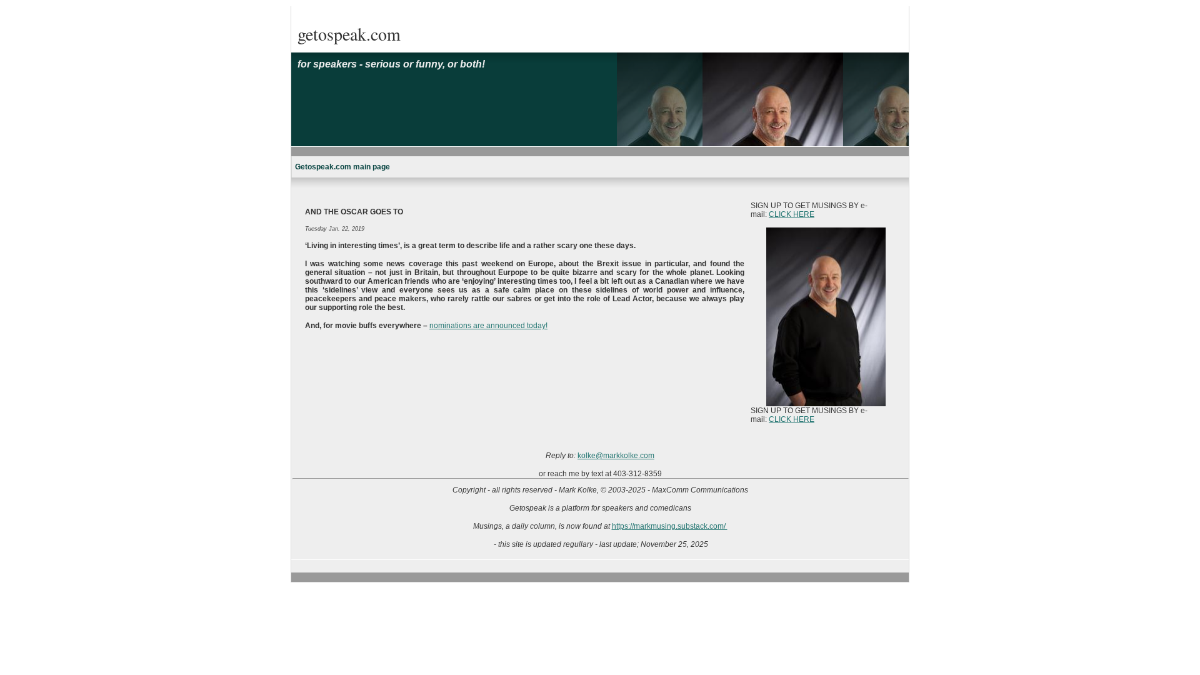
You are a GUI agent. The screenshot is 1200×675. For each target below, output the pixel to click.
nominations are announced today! (488, 325)
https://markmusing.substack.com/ (670, 526)
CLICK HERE (791, 214)
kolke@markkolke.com (616, 455)
